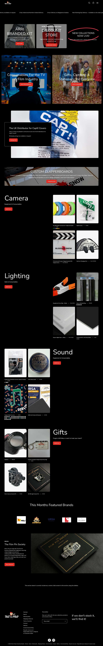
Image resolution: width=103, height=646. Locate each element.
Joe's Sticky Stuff (32, 379)
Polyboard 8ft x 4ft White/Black (84, 337)
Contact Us (13, 140)
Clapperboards (51, 181)
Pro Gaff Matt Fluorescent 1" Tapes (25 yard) (63, 225)
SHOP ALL (8, 209)
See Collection (9, 564)
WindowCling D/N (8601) (81, 304)
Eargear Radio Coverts (10, 415)
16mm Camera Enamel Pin (10, 494)
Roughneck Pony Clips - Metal (60, 303)
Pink (56, 228)
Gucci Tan (25, 416)
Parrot (19, 416)
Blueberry (6, 419)
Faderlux (7, 459)
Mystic (18, 416)
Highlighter (9, 419)
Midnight (10, 416)
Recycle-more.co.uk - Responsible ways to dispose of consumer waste (30, 631)
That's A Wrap (13, 643)
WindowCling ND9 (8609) (79, 304)
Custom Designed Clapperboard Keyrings (37, 459)
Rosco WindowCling (81, 303)
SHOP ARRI (19, 43)
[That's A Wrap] (14, 3)
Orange (58, 228)
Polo (22, 416)
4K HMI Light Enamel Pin (33, 494)
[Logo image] (21, 520)
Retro (7, 416)
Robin (15, 416)
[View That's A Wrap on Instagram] (53, 640)
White (6, 382)
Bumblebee (11, 416)
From (65, 262)
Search (25, 614)
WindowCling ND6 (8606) (78, 304)
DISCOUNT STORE (51, 45)
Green (53, 228)
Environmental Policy (28, 627)
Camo (6, 416)
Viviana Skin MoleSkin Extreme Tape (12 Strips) (15, 379)
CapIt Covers (79, 225)
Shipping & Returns (28, 618)
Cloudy (13, 416)
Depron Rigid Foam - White (59, 337)
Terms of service (27, 621)
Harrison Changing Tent (82, 261)
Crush (14, 416)
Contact (25, 623)
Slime (9, 416)
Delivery (25, 625)
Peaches (7, 419)
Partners (25, 612)
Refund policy (26, 616)
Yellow (57, 228)
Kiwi (21, 416)
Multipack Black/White (7, 382)
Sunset (17, 416)
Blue (54, 228)
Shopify (22, 643)
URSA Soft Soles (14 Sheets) (34, 415)
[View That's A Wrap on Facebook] (49, 640)
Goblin (10, 419)
